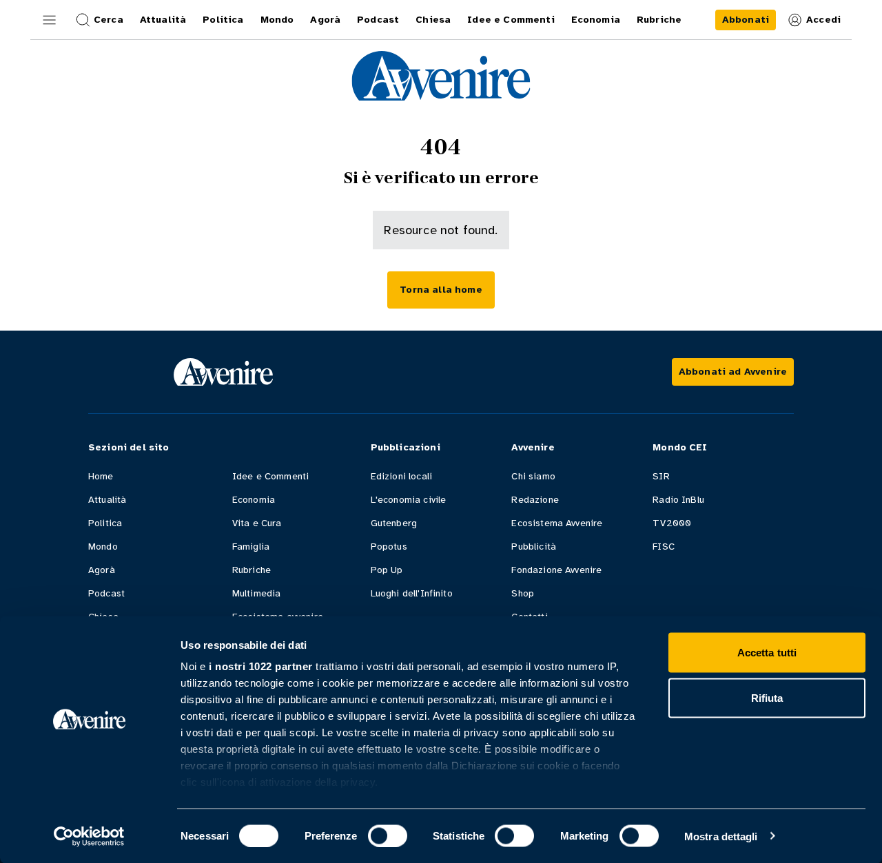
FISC (664, 546)
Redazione (534, 500)
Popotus (389, 546)
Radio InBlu (678, 500)
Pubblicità (533, 546)
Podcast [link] (378, 19)
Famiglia (250, 546)
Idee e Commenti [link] (510, 19)
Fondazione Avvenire (556, 570)
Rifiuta (767, 697)
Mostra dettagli (721, 836)
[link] (745, 20)
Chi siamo (533, 476)
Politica (105, 523)
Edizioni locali (401, 476)
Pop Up (387, 570)
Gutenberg (394, 523)
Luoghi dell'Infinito (412, 593)
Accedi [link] (823, 19)
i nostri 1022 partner (261, 666)
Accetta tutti (767, 652)
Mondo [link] (277, 19)
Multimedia (256, 593)
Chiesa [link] (433, 19)
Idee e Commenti (270, 476)
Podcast (106, 593)
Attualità (107, 500)
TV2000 (672, 523)
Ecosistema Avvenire (556, 523)
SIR (661, 476)
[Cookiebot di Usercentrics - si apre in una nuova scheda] (89, 836)
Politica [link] (223, 19)
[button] (49, 20)
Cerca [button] (108, 19)
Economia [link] (595, 19)
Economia (253, 500)
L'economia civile (409, 500)
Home (101, 476)
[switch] (387, 835)
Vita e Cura (257, 523)
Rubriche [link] (659, 19)
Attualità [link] (163, 19)
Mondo (103, 546)
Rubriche (251, 570)
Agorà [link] (325, 19)
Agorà (101, 570)
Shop (522, 593)
